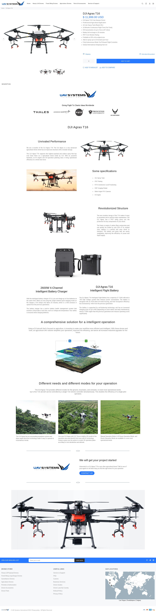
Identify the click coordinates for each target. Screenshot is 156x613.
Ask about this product (148, 54)
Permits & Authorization (8, 585)
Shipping (87, 54)
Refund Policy (57, 591)
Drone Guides (57, 585)
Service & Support (93, 3)
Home (29, 3)
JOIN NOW (79, 560)
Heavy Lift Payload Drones (10, 573)
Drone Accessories (7, 588)
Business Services (59, 582)
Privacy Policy (57, 594)
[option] (39, 38)
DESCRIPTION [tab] (6, 84)
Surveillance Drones (7, 579)
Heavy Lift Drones (38, 3)
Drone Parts (5, 591)
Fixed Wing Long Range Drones (11, 576)
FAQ (54, 576)
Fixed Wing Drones (52, 3)
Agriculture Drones (65, 3)
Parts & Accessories (80, 3)
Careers (55, 579)
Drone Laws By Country (61, 588)
